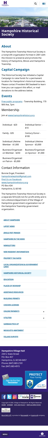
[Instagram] (15, 396)
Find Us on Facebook (12, 179)
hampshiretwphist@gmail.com (16, 176)
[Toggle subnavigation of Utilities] (43, 318)
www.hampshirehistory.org (21, 115)
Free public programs (12, 101)
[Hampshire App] (35, 396)
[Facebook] (4, 396)
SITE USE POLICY (19, 405)
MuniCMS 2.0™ (6, 415)
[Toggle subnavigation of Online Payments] (43, 312)
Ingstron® (34, 415)
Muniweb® (24, 415)
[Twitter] (9, 396)
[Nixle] (23, 396)
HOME (4, 405)
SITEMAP (10, 405)
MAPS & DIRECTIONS (34, 405)
